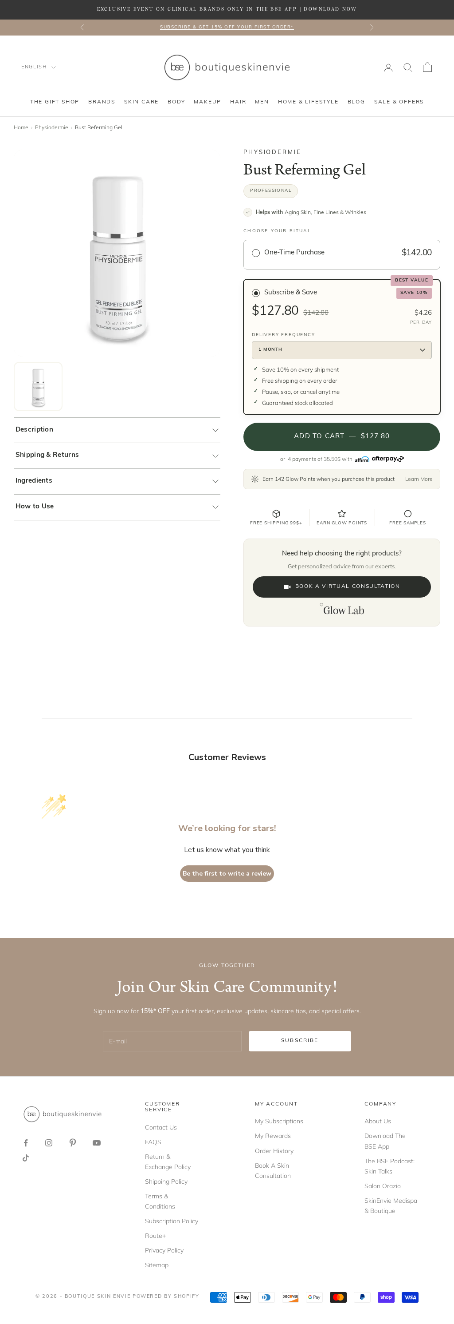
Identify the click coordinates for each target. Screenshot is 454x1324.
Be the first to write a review (227, 873)
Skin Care (141, 102)
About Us (377, 1121)
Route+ (155, 1236)
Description (34, 430)
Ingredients (34, 481)
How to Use (35, 506)
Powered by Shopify (166, 1296)
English (34, 67)
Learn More (419, 479)
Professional (270, 190)
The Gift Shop (54, 102)
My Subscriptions (279, 1121)
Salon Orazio (382, 1186)
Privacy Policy (164, 1250)
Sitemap (156, 1265)
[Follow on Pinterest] (72, 1143)
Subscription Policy (171, 1221)
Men (262, 102)
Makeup (207, 102)
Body (176, 102)
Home (21, 127)
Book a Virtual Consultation (347, 586)
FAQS (153, 1142)
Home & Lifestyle (308, 102)
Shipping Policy (166, 1181)
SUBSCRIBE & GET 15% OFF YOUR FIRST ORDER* (227, 27)
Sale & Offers (399, 102)
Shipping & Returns (47, 455)
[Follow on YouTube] (96, 1142)
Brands (101, 102)
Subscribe (299, 1040)
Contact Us (161, 1127)
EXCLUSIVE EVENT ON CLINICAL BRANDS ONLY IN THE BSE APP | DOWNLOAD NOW (227, 9)
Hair (238, 102)
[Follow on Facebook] (25, 1142)
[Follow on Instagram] (48, 1142)
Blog (356, 102)
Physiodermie (51, 127)
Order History (274, 1151)
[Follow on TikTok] (25, 1158)
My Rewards (273, 1136)
